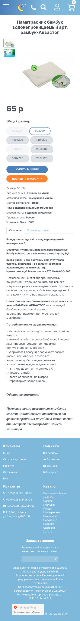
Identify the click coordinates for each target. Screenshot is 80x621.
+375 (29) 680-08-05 (19, 493)
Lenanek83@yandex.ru (21, 506)
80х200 (17, 130)
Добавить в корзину (27, 178)
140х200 (41, 139)
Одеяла (48, 500)
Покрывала (50, 516)
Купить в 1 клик (27, 169)
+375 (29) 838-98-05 (19, 499)
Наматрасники (52, 512)
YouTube (52, 465)
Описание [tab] (15, 230)
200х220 (41, 158)
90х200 (40, 130)
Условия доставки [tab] (38, 230)
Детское (48, 497)
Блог (6, 478)
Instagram (52, 472)
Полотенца (50, 520)
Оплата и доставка (14, 459)
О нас (6, 453)
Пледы (47, 508)
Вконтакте (53, 459)
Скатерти (49, 527)
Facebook (52, 453)
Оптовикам (10, 472)
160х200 (17, 149)
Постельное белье (55, 493)
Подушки (49, 504)
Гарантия (9, 465)
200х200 (42, 149)
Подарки (48, 523)
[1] (55, 559)
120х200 (17, 139)
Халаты (47, 531)
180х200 (17, 158)
